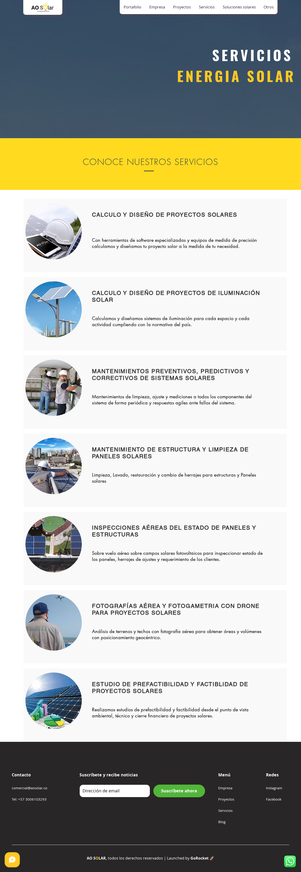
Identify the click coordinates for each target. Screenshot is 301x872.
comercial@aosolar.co (29, 788)
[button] (239, 7)
